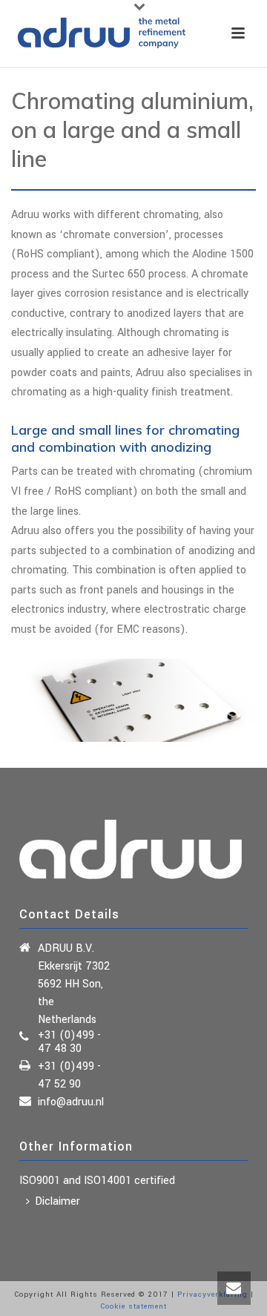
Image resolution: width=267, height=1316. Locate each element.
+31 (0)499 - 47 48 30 (69, 1042)
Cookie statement (133, 1306)
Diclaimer (57, 1201)
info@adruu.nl (71, 1102)
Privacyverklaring (212, 1294)
